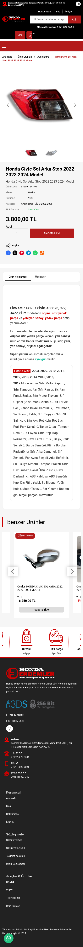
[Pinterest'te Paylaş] (21, 252)
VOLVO (9, 890)
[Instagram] (10, 731)
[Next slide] (75, 105)
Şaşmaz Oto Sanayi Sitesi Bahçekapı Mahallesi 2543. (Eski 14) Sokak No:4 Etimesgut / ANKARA (37, 4)
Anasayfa (7, 56)
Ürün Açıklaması (18, 276)
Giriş (20, 35)
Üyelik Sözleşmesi (15, 864)
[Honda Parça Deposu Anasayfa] (13, 19)
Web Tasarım (51, 929)
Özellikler (40, 276)
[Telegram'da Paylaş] (28, 252)
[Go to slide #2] (51, 153)
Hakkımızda (44, 11)
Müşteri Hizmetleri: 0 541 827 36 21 (55, 27)
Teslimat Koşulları (15, 856)
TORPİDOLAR (13, 898)
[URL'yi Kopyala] (42, 252)
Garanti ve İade (14, 840)
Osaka (31, 192)
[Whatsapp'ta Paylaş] (35, 252)
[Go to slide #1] (31, 153)
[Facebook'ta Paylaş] (8, 252)
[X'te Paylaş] (15, 252)
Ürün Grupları (25, 56)
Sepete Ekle (52, 233)
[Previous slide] (8, 105)
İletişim (69, 11)
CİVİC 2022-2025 (44, 204)
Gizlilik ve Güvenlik (15, 848)
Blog (58, 11)
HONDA (10, 882)
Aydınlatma (43, 56)
